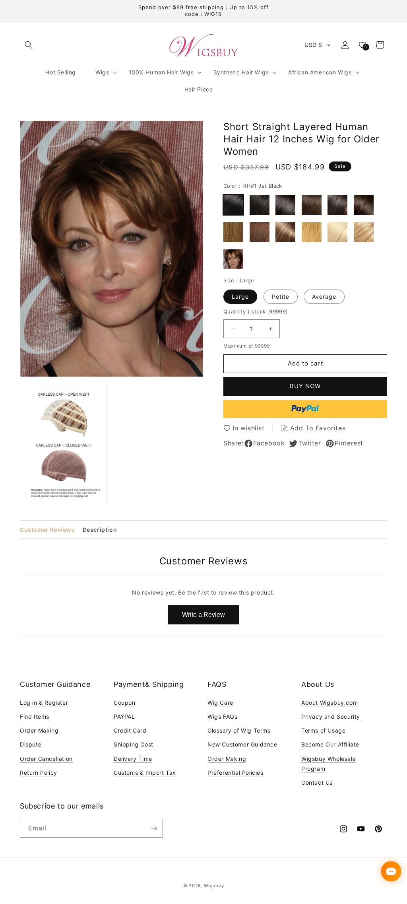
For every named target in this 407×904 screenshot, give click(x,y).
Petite (280, 296)
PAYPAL (124, 716)
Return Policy (38, 772)
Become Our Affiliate (330, 744)
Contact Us (317, 782)
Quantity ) (255, 311)
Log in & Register (44, 702)
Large (240, 296)
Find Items (34, 716)
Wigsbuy (214, 885)
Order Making (39, 730)
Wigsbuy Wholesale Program (328, 763)
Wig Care (220, 702)
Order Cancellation (46, 758)
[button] (28, 45)
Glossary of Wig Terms (239, 730)
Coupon (125, 702)
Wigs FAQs (222, 716)
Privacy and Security (330, 716)
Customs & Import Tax (145, 772)
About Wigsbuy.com (329, 702)
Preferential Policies (235, 772)
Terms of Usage (323, 730)
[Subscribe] (154, 828)
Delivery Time (133, 758)
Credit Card (130, 730)
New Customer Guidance (242, 744)
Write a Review (203, 614)
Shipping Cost (133, 744)
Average (324, 296)
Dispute (30, 744)
